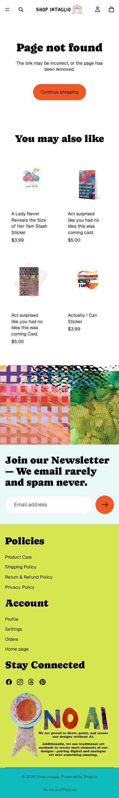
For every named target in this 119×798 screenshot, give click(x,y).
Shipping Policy (20, 567)
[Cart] (111, 9)
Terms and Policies (59, 789)
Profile (11, 619)
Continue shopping (59, 92)
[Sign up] (105, 505)
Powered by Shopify (79, 776)
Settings (13, 629)
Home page (17, 649)
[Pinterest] (42, 682)
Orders (11, 639)
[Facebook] (9, 682)
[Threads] (31, 682)
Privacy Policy (20, 587)
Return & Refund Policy (29, 577)
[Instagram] (20, 682)
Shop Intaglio (48, 776)
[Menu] (7, 9)
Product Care (18, 557)
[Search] (21, 9)
